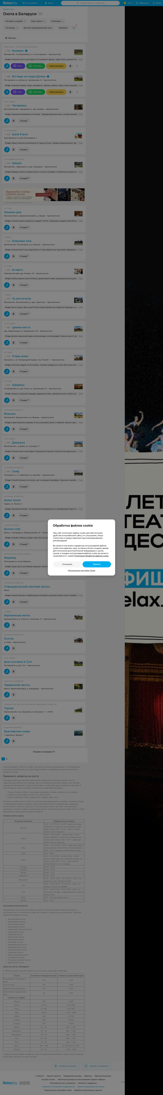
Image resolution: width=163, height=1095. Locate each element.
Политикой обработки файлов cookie (91, 556)
